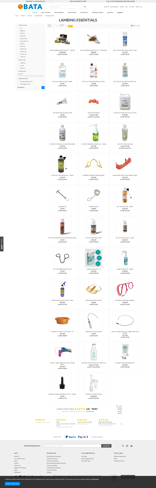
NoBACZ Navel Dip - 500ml (125, 269)
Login (15, 470)
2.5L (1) (22, 65)
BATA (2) (22, 33)
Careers (16, 463)
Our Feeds (84, 456)
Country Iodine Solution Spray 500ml (62, 144)
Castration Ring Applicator (62, 113)
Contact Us (17, 465)
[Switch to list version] (136, 25)
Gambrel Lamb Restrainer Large (93, 175)
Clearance (120, 12)
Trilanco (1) (23, 56)
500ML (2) (22, 63)
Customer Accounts (52, 458)
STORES (122, 6)
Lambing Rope (93, 206)
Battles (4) (22, 36)
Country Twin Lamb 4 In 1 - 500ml (62, 175)
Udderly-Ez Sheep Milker (93, 394)
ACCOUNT (131, 6)
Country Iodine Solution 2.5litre (125, 113)
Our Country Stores (19, 458)
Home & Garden (72, 12)
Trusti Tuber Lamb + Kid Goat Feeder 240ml (62, 363)
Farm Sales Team (85, 461)
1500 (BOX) (103, 119)
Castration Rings (94, 113)
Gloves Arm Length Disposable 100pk (125, 175)
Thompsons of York (119, 461)
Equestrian (110, 12)
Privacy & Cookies (52, 470)
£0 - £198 (20, 74)
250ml (86, 369)
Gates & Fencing (45, 12)
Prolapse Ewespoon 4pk (93, 300)
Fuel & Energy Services (87, 458)
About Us (16, 456)
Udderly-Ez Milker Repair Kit (125, 363)
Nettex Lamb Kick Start (94, 238)
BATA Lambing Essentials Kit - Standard (93, 50)
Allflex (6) (22, 30)
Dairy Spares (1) (24, 41)
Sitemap (49, 472)
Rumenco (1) (23, 54)
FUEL (126, 6)
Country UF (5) (23, 38)
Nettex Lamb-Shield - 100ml (125, 238)
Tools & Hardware (59, 12)
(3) (21, 28)
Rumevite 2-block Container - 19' (62, 331)
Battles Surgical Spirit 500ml (62, 81)
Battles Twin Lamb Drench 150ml (93, 81)
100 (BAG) (84, 119)
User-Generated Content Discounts (56, 463)
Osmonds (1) (23, 51)
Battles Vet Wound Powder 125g (125, 81)
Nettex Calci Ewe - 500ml (125, 206)
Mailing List (17, 472)
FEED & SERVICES (114, 6)
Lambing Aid (62, 206)
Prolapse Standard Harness (124, 300)
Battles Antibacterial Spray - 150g (125, 50)
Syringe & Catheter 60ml (93, 331)
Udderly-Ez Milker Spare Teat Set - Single (62, 394)
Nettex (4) (22, 46)
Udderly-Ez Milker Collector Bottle (93, 363)
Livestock (34, 12)
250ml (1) (22, 68)
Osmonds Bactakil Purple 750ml (62, 300)
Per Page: (62, 25)
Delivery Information (52, 461)
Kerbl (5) (22, 43)
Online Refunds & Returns (54, 467)
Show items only (26, 81)
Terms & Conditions (52, 465)
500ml (101, 369)
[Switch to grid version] (132, 25)
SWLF (115, 458)
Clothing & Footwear (97, 12)
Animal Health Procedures (54, 456)
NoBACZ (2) (23, 49)
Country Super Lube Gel (125, 144)
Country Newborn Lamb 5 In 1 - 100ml (93, 144)
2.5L (132, 150)
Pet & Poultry (84, 12)
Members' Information (20, 467)
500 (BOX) (93, 119)
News (15, 461)
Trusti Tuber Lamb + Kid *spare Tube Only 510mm (125, 332)
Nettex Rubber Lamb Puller (62, 269)
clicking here (95, 479)
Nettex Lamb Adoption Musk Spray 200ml (62, 238)
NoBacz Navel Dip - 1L (94, 269)
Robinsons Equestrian (120, 456)
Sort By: (49, 25)
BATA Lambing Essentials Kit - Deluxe (62, 50)
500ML (117, 150)
